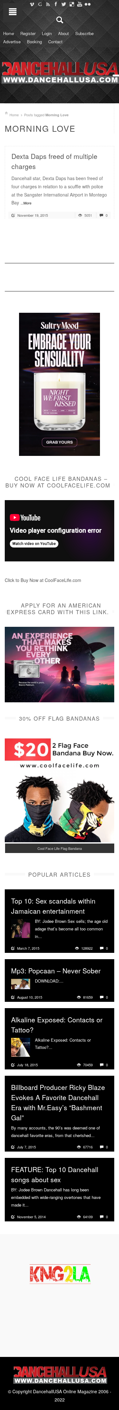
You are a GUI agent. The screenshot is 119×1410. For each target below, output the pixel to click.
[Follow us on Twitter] (64, 4)
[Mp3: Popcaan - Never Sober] (20, 983)
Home (8, 33)
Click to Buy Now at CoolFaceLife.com (43, 580)
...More (26, 202)
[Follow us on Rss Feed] (48, 4)
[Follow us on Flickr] (87, 4)
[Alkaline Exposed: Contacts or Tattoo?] (20, 1046)
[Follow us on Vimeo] (32, 4)
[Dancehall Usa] (59, 71)
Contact (55, 42)
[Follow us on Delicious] (72, 4)
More (47, 936)
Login (47, 33)
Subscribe (84, 33)
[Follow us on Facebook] (56, 4)
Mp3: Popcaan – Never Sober (56, 970)
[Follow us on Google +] (40, 4)
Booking (34, 42)
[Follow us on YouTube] (79, 4)
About (63, 33)
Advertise (12, 42)
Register (28, 33)
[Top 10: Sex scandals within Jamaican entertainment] (20, 928)
